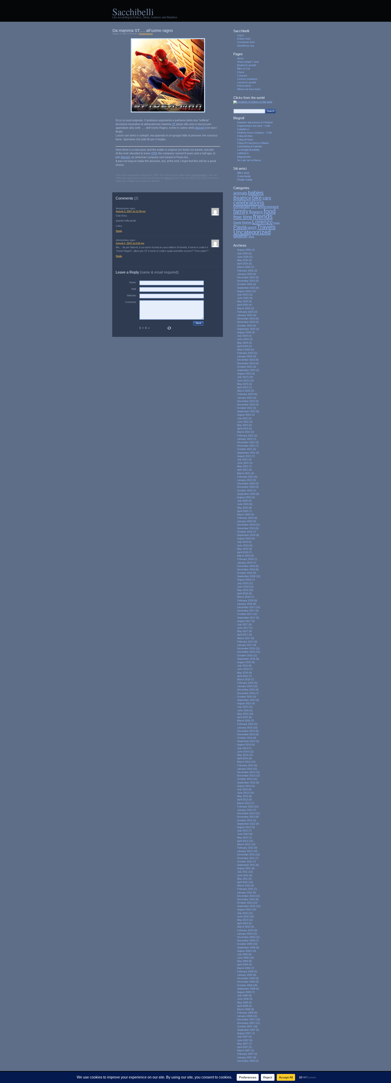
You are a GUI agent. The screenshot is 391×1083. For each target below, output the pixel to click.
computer (241, 207)
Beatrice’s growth (246, 65)
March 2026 (243, 267)
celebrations (248, 203)
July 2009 (242, 954)
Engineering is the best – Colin (253, 125)
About (240, 58)
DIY (254, 207)
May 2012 (242, 837)
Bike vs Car (243, 68)
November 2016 (246, 651)
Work (251, 236)
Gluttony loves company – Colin (254, 132)
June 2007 (243, 1040)
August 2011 (244, 868)
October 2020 (244, 490)
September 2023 (246, 370)
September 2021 (246, 452)
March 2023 (243, 390)
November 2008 (246, 981)
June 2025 (243, 298)
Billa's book (243, 172)
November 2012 (246, 816)
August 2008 (244, 992)
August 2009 (244, 951)
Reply (119, 231)
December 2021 (246, 442)
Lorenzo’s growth (246, 82)
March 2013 (243, 803)
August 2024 (244, 332)
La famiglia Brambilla (248, 149)
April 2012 (242, 841)
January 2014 (244, 768)
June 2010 (243, 916)
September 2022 (246, 411)
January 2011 (244, 892)
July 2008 (242, 995)
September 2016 (246, 658)
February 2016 (245, 682)
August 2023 (244, 373)
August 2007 (244, 1033)
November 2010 (246, 899)
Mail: (133, 289)
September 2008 (246, 988)
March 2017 (243, 638)
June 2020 (243, 504)
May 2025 (242, 301)
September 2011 (246, 865)
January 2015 (244, 727)
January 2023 (244, 397)
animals (240, 193)
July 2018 (242, 583)
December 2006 (246, 1060)
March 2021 (243, 473)
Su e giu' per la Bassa (249, 160)
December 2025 (246, 277)
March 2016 (243, 679)
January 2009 (244, 975)
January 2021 (244, 480)
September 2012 (246, 823)
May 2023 (242, 384)
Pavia (240, 227)
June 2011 (242, 875)
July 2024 (242, 335)
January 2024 (244, 356)
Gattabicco (243, 129)
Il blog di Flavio (245, 139)
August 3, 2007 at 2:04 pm (130, 243)
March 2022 (243, 432)
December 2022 (246, 401)
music (276, 222)
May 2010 (242, 920)
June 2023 (243, 380)
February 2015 (245, 724)
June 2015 (243, 710)
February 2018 (245, 600)
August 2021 (244, 456)
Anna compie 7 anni (248, 61)
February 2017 (245, 641)
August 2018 (244, 579)
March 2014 (243, 761)
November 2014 (246, 734)
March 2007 (243, 1050)
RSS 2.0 (169, 178)
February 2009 (245, 971)
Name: (132, 282)
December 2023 (246, 359)
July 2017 (242, 624)
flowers (256, 211)
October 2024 (244, 325)
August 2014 (244, 744)
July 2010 (242, 913)
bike (257, 198)
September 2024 (246, 329)
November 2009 (246, 940)
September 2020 (246, 494)
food (270, 211)
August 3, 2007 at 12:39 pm (130, 211)
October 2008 (244, 985)
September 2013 (246, 782)
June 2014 (243, 751)
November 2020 (246, 487)
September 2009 (246, 947)
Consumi (242, 75)
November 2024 (246, 322)
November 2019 (246, 528)
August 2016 (244, 662)
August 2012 (244, 827)
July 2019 (242, 541)
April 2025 (242, 304)
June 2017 (243, 627)
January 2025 (244, 315)
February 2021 (245, 476)
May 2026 (242, 260)
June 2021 (243, 463)
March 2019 (243, 555)
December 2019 (246, 524)
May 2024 (242, 342)
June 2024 (243, 339)
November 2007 (246, 1023)
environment (268, 207)
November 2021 (246, 445)
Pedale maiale (244, 179)
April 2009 (242, 964)
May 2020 (242, 507)
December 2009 (246, 937)
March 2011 (243, 885)
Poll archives (244, 85)
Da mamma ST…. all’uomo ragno (142, 30)
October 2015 (244, 696)
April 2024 (242, 346)
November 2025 (246, 280)
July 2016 (242, 665)
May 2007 (242, 1043)
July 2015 (242, 706)
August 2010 (244, 909)
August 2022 (244, 414)
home (246, 222)
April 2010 (242, 923)
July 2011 (242, 871)
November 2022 (246, 404)
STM (154, 153)
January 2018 (244, 603)
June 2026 (243, 256)
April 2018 (242, 593)
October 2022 (244, 408)
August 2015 (244, 703)
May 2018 (242, 590)
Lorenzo (262, 222)
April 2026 (242, 263)
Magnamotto (244, 156)
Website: (131, 295)
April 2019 (242, 552)
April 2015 (242, 717)
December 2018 (246, 566)
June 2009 (243, 957)
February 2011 (245, 889)
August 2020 (244, 497)
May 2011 (242, 878)
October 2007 (244, 1026)
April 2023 (242, 387)
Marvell (199, 127)
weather (240, 236)
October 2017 (244, 614)
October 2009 (244, 944)
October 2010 (244, 902)
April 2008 (242, 1005)
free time (242, 217)
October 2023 (244, 366)
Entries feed (243, 38)
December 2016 (246, 648)
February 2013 (245, 806)
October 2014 (244, 737)
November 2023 (246, 363)
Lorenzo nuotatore (247, 79)
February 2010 (245, 930)
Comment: (130, 302)
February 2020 (245, 518)
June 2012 (243, 834)
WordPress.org (245, 45)
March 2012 (243, 844)
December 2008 (246, 978)
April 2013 (242, 799)
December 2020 (246, 483)
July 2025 (242, 294)
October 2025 (244, 284)
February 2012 (245, 847)
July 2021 (242, 459)
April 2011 (242, 882)
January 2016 (244, 686)
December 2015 (246, 689)
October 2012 (244, 820)
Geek (237, 222)
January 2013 (244, 810)
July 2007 (242, 1036)
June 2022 (243, 421)
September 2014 (246, 741)
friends (263, 216)
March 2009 (243, 968)
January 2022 (244, 439)
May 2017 (242, 631)
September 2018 (246, 576)
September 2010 (246, 906)
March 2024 (243, 349)
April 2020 (242, 511)
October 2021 (244, 449)
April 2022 (242, 428)
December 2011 (246, 854)
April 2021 (242, 469)
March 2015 (243, 720)
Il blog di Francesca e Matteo (253, 143)
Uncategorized (146, 34)
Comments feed (246, 42)
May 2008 (242, 1002)
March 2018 (243, 596)
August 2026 (244, 249)
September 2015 (246, 700)
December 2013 (246, 772)
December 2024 (246, 318)
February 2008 (245, 1012)
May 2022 (242, 425)
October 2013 (244, 779)
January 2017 (244, 645)
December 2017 (246, 607)
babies (256, 193)
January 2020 (244, 521)
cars (266, 197)
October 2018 (244, 572)
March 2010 (243, 926)
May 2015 (242, 713)
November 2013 (246, 775)
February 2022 (245, 435)
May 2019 (242, 548)
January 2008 (244, 1016)
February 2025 (245, 311)
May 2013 (242, 796)
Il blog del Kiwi (244, 136)
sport (251, 227)
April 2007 (242, 1047)
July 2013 (242, 789)
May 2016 (242, 672)
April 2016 (242, 676)
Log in (240, 35)
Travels (266, 227)
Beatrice (242, 198)
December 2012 (246, 813)
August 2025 (244, 291)
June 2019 (243, 545)
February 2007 (245, 1053)
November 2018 (246, 569)
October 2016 (244, 655)
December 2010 (246, 896)
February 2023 (245, 394)
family (240, 211)
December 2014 (246, 731)
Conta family (244, 176)
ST (173, 124)
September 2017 (246, 617)
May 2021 (242, 466)
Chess (240, 72)
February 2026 (245, 270)
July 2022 (242, 418)
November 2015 (246, 693)
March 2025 (243, 308)
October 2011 (244, 861)
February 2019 (245, 559)
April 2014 (242, 758)
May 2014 (242, 755)
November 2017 (246, 610)
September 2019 (246, 535)
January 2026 (244, 274)
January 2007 (244, 1057)
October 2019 (244, 531)
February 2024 (245, 353)
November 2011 (246, 858)
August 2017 (244, 621)
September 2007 (246, 1029)
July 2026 (242, 253)
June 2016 (243, 669)
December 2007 (246, 1019)
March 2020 (243, 514)
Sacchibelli (133, 11)
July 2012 (242, 830)
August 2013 (244, 786)
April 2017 (242, 634)
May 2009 (242, 961)
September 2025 (246, 287)
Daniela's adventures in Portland (254, 122)
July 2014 (242, 748)
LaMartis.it (242, 153)
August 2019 (244, 538)
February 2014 (245, 765)
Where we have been (248, 89)
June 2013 (243, 792)
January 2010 (244, 933)
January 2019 (244, 562)
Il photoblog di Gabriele (249, 146)
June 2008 (243, 998)
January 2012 (244, 851)
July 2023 (242, 377)
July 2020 (242, 500)
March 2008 (243, 1009)
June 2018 (243, 586)
